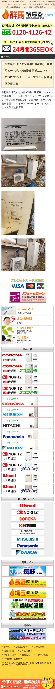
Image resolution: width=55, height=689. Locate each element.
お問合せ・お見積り (13, 658)
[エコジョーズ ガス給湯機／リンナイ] (20, 493)
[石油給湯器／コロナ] (20, 361)
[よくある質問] (20, 324)
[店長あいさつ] (20, 314)
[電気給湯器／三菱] (20, 416)
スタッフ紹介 (42, 655)
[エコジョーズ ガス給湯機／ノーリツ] (20, 471)
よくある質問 (26, 650)
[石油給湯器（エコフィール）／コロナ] (20, 372)
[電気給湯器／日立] (20, 427)
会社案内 (26, 655)
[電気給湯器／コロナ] (20, 405)
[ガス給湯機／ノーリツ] (20, 460)
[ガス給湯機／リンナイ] (20, 482)
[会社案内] (20, 343)
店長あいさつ (22, 646)
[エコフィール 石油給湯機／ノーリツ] (20, 394)
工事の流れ (39, 646)
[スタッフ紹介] (20, 334)
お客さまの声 (10, 655)
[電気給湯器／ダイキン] (20, 449)
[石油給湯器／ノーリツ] (20, 383)
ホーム (7, 646)
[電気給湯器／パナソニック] (20, 438)
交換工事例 (9, 650)
